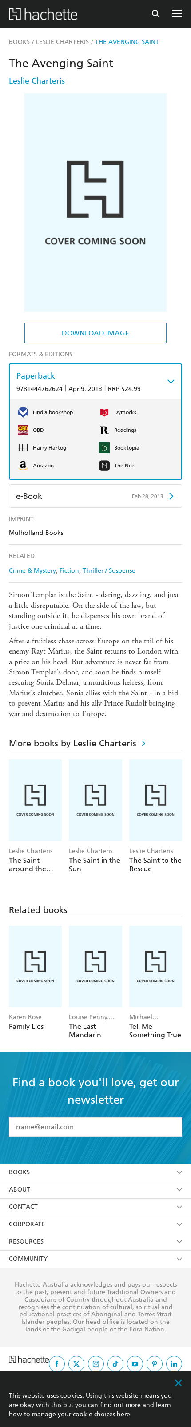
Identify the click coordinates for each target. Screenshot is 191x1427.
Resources (26, 1241)
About (19, 1189)
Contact (23, 1207)
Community (28, 1259)
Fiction (69, 570)
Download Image (95, 333)
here (123, 1414)
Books (19, 1172)
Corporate (27, 1224)
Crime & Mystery (32, 570)
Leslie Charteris (37, 81)
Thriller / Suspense (109, 570)
